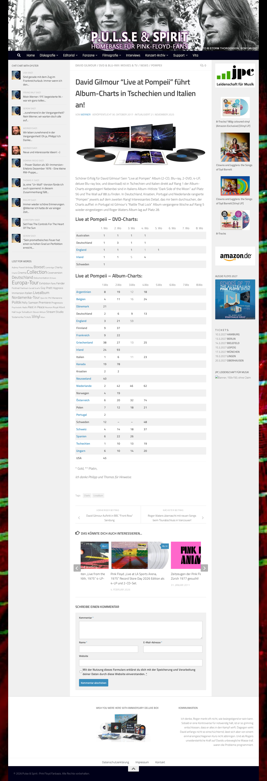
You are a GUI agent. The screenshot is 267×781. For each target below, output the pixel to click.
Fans (53, 283)
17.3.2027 (227, 352)
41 (106, 546)
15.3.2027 (225, 347)
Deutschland (22, 277)
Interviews (133, 55)
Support (179, 55)
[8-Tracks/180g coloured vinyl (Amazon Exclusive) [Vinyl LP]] (235, 117)
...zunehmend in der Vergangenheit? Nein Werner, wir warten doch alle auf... (43, 116)
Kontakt (160, 762)
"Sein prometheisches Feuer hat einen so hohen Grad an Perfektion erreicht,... (42, 244)
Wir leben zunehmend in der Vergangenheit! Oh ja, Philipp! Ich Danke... (42, 136)
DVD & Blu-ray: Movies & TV (118, 65)
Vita (195, 55)
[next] (204, 568)
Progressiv (57, 302)
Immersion (18, 293)
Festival (16, 288)
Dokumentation (41, 278)
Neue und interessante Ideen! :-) (41, 152)
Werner (86, 114)
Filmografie (110, 55)
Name (83, 642)
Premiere (45, 302)
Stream (50, 312)
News (144, 65)
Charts (87, 495)
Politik (16, 302)
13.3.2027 (225, 339)
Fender (60, 283)
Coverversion (54, 273)
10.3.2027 (227, 334)
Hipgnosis (58, 288)
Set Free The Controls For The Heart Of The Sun (43, 226)
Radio (24, 307)
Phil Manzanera (55, 298)
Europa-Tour (25, 282)
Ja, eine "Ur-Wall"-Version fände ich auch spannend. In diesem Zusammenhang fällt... (43, 188)
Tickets (27, 317)
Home (31, 55)
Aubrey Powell (18, 267)
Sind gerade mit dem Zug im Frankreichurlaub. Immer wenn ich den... (42, 81)
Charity (58, 267)
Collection (37, 271)
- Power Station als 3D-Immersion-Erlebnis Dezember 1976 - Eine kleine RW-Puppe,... (44, 168)
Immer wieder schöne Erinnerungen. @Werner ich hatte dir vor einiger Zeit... (44, 208)
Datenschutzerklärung (115, 762)
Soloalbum (27, 312)
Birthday (29, 267)
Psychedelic (17, 307)
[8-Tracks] (235, 229)
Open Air (44, 297)
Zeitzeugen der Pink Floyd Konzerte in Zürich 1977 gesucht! (196, 576)
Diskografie (47, 55)
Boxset (39, 267)
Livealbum (98, 495)
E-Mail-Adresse (152, 642)
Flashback (24, 288)
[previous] (77, 568)
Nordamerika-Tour (26, 297)
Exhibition (44, 283)
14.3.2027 (227, 343)
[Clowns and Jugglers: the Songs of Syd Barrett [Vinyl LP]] (235, 195)
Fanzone (88, 55)
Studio (59, 312)
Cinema (22, 273)
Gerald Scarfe (34, 288)
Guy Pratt (46, 288)
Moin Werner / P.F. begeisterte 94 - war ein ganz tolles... (43, 99)
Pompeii (156, 65)
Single (18, 312)
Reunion (48, 307)
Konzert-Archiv (155, 55)
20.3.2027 (229, 360)
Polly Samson (30, 302)
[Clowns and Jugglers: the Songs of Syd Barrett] (235, 161)
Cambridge (49, 267)
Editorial (69, 55)
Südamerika (17, 317)
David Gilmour (85, 65)
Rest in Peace (36, 307)
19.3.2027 (225, 356)
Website (83, 656)
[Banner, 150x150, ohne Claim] (233, 377)
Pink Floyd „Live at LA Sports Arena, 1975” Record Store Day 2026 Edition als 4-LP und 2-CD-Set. (137, 579)
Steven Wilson (39, 312)
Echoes (53, 277)
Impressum (142, 762)
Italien (29, 293)
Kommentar (86, 618)
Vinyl (36, 316)
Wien (43, 317)
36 (166, 546)
